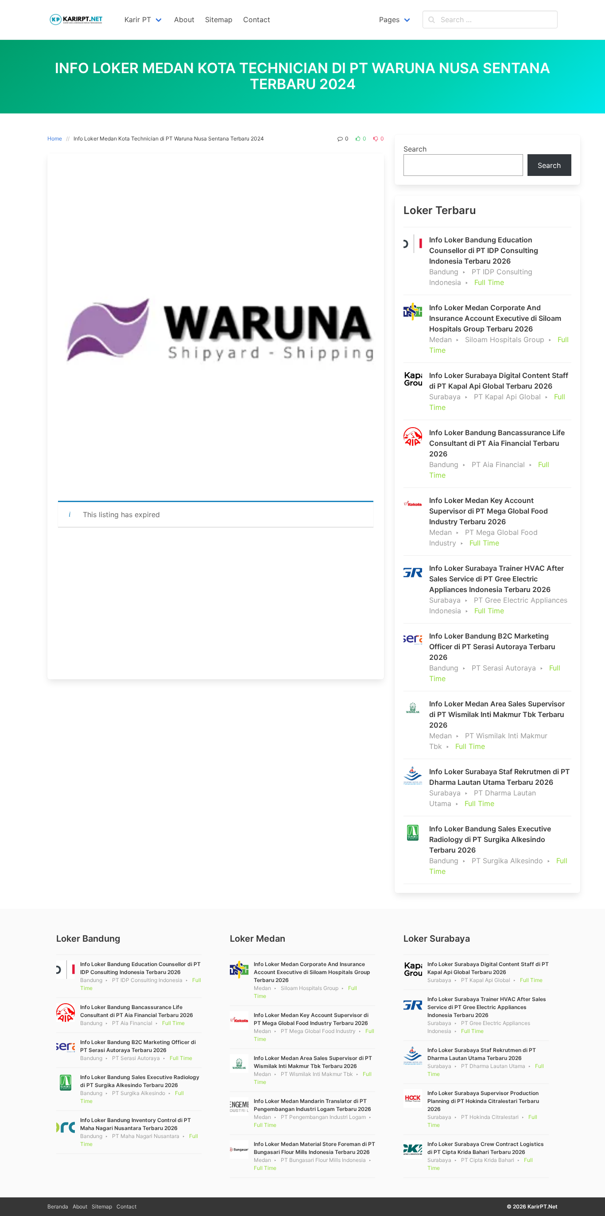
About (80, 1206)
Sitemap (102, 1206)
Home (54, 138)
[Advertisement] (215, 603)
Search (415, 148)
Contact (126, 1206)
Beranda (57, 1206)
